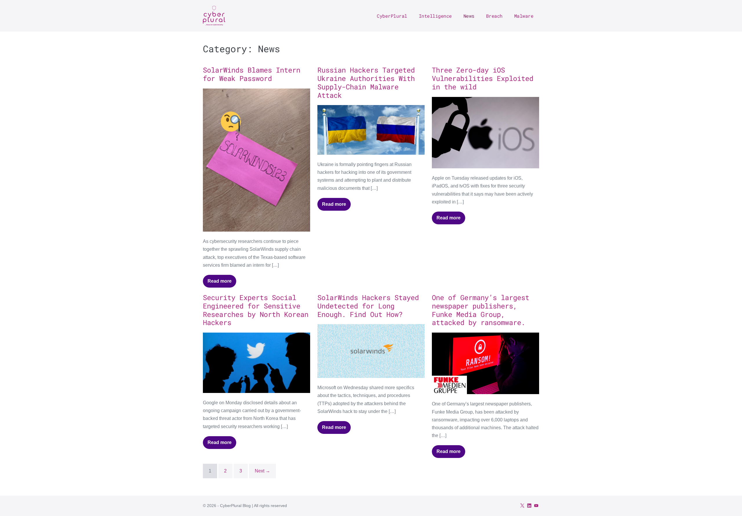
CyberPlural (392, 16)
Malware (524, 16)
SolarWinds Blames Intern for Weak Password (251, 74)
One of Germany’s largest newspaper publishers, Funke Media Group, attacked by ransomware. (480, 310)
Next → (262, 470)
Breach (494, 16)
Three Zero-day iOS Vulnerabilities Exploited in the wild (482, 78)
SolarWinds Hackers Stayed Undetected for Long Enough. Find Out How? (368, 306)
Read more (222, 283)
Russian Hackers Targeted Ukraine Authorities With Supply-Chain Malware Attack (366, 82)
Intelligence (435, 16)
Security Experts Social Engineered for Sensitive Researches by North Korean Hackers (255, 310)
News (468, 16)
